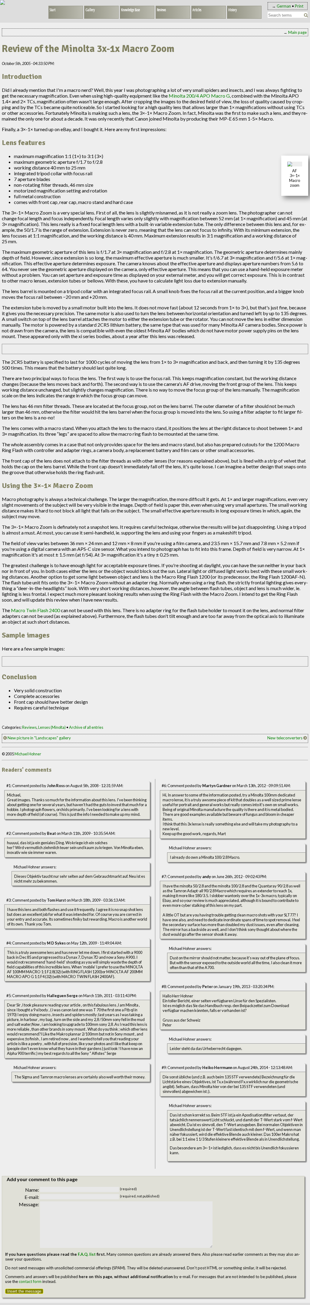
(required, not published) (140, 1196)
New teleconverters (285, 737)
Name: (32, 1190)
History (232, 9)
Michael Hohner (28, 753)
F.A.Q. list (87, 1254)
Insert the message (24, 1291)
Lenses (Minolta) (52, 727)
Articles (197, 9)
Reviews (161, 9)
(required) (128, 1189)
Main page (297, 32)
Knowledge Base (130, 9)
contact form (30, 1281)
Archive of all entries (86, 727)
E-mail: (32, 1197)
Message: (29, 1204)
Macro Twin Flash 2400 (35, 610)
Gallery (90, 9)
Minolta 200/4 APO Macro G (199, 96)
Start (52, 9)
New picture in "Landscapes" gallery (39, 737)
